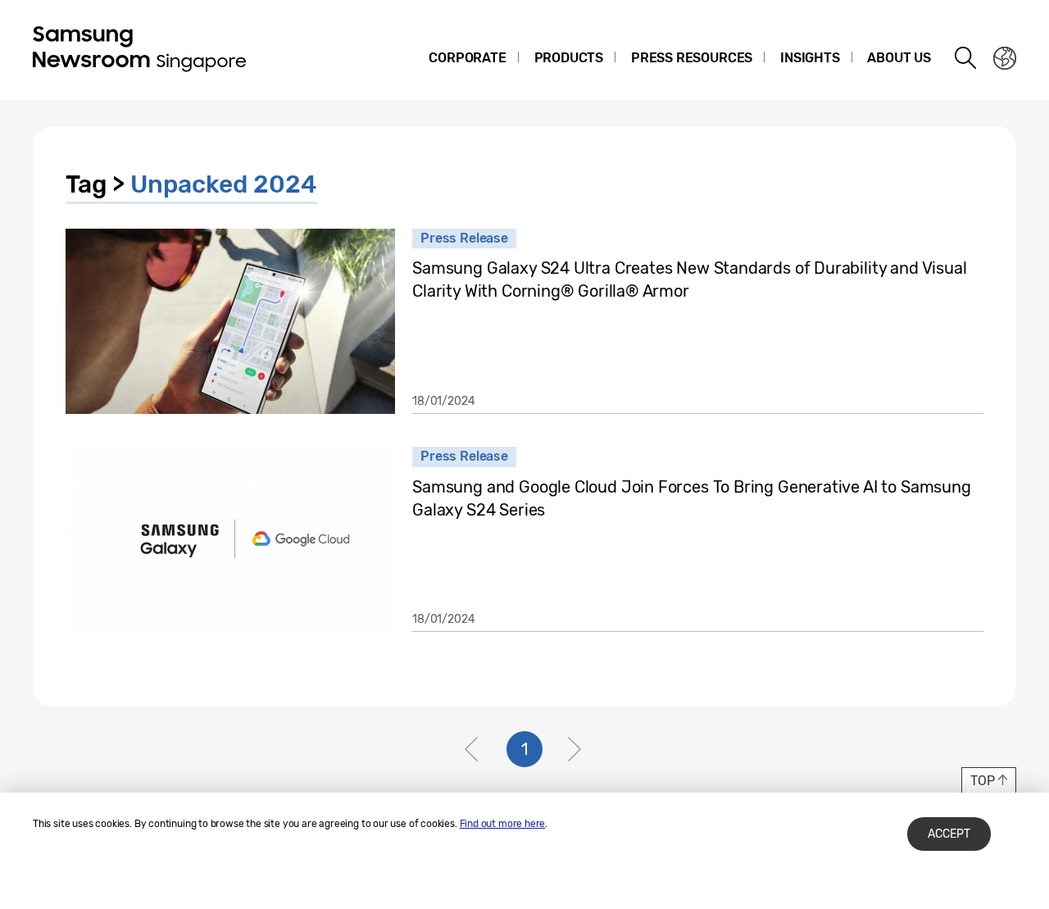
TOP (982, 781)
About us (899, 58)
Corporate (467, 58)
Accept (949, 834)
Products (569, 58)
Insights (810, 58)
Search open (966, 58)
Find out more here (503, 823)
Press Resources (691, 58)
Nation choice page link (1004, 58)
